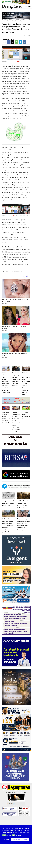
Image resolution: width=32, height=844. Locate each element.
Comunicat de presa (8, 32)
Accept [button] (25, 839)
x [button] (30, 826)
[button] (4, 835)
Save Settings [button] (16, 839)
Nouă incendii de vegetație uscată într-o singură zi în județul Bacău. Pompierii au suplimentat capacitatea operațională (8, 525)
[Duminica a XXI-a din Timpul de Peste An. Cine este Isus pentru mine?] (23, 495)
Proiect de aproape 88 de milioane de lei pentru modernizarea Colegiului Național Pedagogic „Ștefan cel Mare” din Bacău (26, 383)
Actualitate (4, 19)
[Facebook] (8, 42)
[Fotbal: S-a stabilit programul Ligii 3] (26, 408)
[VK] (24, 42)
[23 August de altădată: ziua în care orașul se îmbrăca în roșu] (8, 495)
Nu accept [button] (6, 839)
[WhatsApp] (16, 42)
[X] (12, 42)
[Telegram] (20, 42)
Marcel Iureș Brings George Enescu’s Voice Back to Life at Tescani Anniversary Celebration (16, 379)
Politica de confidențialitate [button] (21, 832)
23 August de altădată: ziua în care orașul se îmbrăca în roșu (8, 503)
